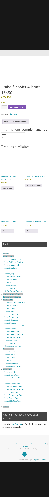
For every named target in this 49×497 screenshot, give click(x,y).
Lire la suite (7, 188)
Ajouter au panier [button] (34, 185)
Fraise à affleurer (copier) (13, 262)
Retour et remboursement (9, 444)
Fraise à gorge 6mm (11, 392)
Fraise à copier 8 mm (11, 305)
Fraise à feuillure (10, 308)
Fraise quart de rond (11, 265)
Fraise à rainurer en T (12, 314)
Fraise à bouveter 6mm (12, 404)
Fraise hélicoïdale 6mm (12, 401)
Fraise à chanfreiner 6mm (13, 387)
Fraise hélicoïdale (10, 340)
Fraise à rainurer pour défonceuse (16, 271)
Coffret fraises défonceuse (13, 291)
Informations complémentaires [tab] (15, 121)
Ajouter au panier (17, 107)
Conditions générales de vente (27, 444)
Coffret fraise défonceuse (13, 346)
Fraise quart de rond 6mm (13, 378)
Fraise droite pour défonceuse (14, 303)
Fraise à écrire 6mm (11, 398)
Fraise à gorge (9, 274)
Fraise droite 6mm (10, 372)
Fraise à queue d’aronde (12, 277)
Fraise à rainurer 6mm (12, 381)
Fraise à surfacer (10, 282)
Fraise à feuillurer (10, 268)
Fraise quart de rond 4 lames (14, 334)
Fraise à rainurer (10, 311)
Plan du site (24, 446)
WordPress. (43, 460)
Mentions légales (42, 444)
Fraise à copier (9, 355)
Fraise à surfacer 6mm (12, 384)
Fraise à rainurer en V (12, 317)
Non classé (13, 114)
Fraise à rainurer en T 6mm (14, 395)
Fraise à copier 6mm (11, 375)
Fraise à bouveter (10, 285)
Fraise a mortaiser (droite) (13, 259)
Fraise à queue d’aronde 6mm (15, 389)
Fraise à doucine (10, 288)
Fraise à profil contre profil (14, 326)
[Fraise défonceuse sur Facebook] (24, 454)
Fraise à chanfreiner (11, 280)
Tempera (35, 460)
